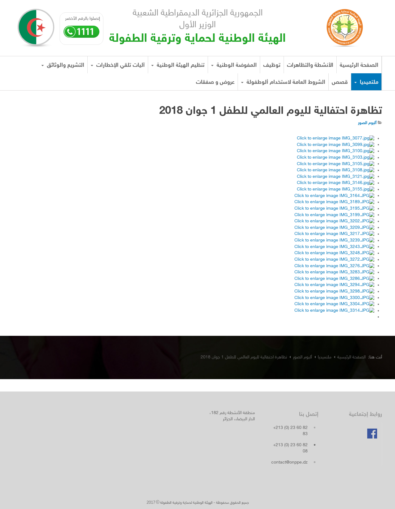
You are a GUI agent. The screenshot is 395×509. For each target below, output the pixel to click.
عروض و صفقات (215, 82)
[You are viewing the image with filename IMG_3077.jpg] (335, 138)
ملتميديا (368, 82)
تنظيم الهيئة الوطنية (180, 65)
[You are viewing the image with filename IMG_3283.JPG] (334, 272)
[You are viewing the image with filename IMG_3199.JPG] (334, 215)
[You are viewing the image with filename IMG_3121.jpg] (335, 176)
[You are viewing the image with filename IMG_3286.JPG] (334, 278)
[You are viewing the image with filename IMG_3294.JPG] (334, 285)
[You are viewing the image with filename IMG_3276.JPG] (334, 266)
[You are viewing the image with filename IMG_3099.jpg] (335, 145)
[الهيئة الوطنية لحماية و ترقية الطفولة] (345, 26)
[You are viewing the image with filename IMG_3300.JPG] (334, 298)
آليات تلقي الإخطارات (120, 65)
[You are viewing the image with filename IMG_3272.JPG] (334, 260)
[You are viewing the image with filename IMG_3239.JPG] (334, 240)
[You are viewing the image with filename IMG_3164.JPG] (334, 196)
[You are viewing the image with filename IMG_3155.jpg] (335, 189)
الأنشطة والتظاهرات (310, 65)
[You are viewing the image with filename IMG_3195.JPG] (334, 209)
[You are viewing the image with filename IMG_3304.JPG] (334, 304)
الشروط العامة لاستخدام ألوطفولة (285, 82)
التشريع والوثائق (64, 65)
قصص (340, 82)
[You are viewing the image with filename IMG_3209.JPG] (334, 227)
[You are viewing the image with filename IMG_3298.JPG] (334, 291)
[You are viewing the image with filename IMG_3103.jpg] (335, 157)
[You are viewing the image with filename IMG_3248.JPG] (334, 253)
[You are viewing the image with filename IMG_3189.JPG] (334, 202)
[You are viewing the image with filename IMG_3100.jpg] (335, 151)
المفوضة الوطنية (236, 65)
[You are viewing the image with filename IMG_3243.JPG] (334, 247)
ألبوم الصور (302, 357)
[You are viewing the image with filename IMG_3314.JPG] (334, 311)
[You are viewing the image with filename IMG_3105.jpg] (335, 164)
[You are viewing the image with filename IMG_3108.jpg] (335, 170)
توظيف (272, 65)
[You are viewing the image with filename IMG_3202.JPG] (334, 221)
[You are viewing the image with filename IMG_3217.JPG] (334, 234)
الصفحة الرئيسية (359, 65)
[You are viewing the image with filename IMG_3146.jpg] (335, 183)
